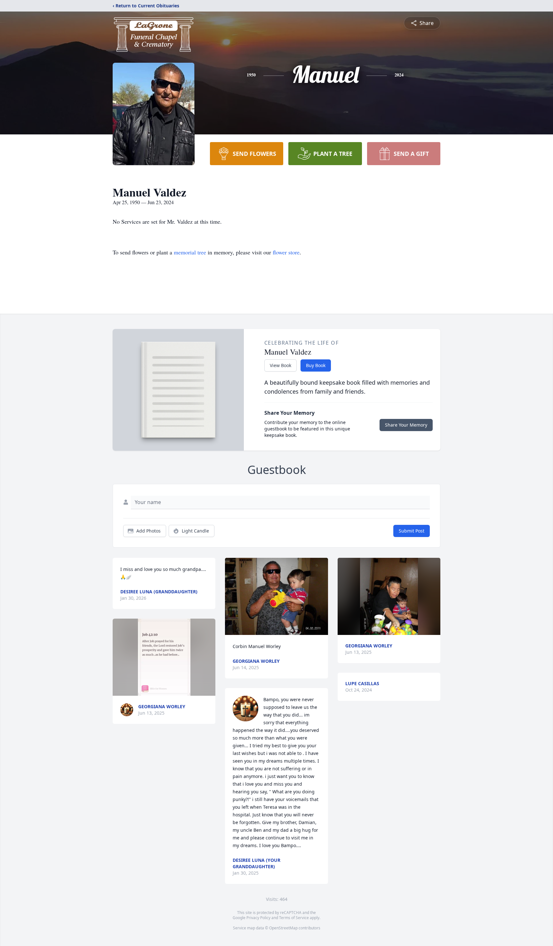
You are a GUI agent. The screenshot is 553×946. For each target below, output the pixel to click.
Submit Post (411, 531)
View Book (280, 365)
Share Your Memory (406, 425)
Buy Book (315, 365)
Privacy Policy (258, 917)
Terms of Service (294, 917)
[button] (164, 657)
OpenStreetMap (283, 928)
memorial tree (190, 252)
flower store (286, 252)
